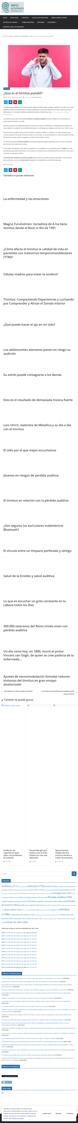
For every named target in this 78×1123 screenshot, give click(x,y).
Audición (51, 886)
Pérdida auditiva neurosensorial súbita (48, 901)
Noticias (15, 897)
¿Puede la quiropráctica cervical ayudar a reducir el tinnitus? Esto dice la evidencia (28, 998)
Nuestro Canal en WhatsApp (13, 27)
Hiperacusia (26, 893)
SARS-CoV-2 (25, 910)
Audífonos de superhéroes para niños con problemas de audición (12, 854)
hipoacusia (36, 893)
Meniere (8, 897)
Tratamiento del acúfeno (22, 915)
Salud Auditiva (12, 909)
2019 (3, 955)
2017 (3, 961)
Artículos (6, 88)
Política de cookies (18, 1118)
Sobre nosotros (28, 22)
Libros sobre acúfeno (59, 18)
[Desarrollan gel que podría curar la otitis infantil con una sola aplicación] (39, 706)
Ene (6, 933)
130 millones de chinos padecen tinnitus (18, 691)
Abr (15, 933)
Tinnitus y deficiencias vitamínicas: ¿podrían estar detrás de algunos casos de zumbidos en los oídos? (34, 990)
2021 (3, 948)
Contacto (25, 18)
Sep (28, 936)
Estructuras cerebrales (9, 893)
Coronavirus (27, 890)
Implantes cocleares (46, 893)
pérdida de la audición (29, 905)
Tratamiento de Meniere (49, 918)
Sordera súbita (44, 910)
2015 (3, 967)
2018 (3, 958)
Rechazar (59, 1113)
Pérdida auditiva (60, 897)
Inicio (5, 18)
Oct (30, 936)
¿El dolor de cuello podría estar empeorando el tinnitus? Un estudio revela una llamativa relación (32, 1020)
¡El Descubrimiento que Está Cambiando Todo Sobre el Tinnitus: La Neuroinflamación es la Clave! (32, 1041)
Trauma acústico (63, 919)
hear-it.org (9, 164)
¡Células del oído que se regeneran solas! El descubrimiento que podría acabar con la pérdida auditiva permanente (38, 1028)
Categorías (51, 22)
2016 (3, 964)
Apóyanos (40, 22)
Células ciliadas (49, 890)
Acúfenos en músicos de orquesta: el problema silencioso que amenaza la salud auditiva (30, 981)
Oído (23, 897)
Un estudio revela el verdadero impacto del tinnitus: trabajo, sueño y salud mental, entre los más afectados (36, 1001)
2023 (3, 942)
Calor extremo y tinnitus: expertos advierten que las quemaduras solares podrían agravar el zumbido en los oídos (38, 1033)
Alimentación (22, 886)
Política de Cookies (10, 22)
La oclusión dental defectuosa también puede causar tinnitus (57, 692)
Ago (25, 933)
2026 (3, 933)
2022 (3, 945)
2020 (3, 951)
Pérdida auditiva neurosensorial (15, 901)
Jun (20, 933)
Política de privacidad (40, 18)
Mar (12, 933)
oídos (44, 897)
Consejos (16, 890)
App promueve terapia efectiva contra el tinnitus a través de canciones (64, 854)
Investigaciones (62, 893)
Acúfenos (10, 886)
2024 (3, 939)
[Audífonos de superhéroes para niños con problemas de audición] (13, 706)
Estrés (19, 893)
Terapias (54, 910)
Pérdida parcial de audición (49, 905)
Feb (9, 933)
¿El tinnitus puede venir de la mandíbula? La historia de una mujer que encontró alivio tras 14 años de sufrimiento (38, 1050)
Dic (36, 936)
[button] (18, 22)
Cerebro (7, 890)
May (17, 933)
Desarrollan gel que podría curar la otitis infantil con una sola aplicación (38, 854)
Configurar (70, 1113)
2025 (3, 936)
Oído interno (34, 897)
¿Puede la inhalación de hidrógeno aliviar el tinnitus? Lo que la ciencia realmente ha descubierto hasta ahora (36, 1015)
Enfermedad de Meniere (64, 890)
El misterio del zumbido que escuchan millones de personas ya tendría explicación (28, 1055)
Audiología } (61, 886)
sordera (34, 910)
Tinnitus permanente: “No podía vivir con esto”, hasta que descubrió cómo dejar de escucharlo (32, 978)
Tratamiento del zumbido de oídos (27, 919)
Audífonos (71, 886)
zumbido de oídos (16, 922)
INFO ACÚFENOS (17, 97)
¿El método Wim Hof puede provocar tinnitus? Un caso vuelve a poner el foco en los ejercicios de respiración (36, 993)
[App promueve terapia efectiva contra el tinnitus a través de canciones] (64, 706)
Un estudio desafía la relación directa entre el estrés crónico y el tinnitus (25, 1006)
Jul (22, 933)
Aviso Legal (14, 18)
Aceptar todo (47, 1113)
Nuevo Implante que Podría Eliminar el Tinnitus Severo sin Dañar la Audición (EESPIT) (29, 1038)
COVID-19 (38, 890)
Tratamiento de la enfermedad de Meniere (46, 915)
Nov (33, 936)
